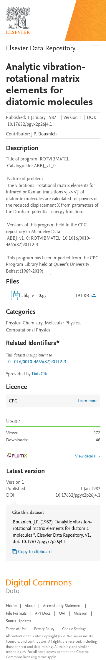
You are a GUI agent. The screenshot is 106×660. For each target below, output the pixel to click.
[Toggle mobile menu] (95, 48)
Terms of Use (16, 628)
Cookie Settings (74, 628)
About (30, 605)
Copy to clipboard (35, 551)
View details (85, 456)
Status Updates (18, 621)
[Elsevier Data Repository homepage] (18, 20)
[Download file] (94, 295)
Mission (80, 613)
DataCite (40, 374)
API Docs (43, 613)
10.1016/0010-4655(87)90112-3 (36, 362)
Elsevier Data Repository (40, 48)
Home (11, 605)
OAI (62, 613)
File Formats (16, 613)
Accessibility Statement (62, 605)
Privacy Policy (44, 628)
